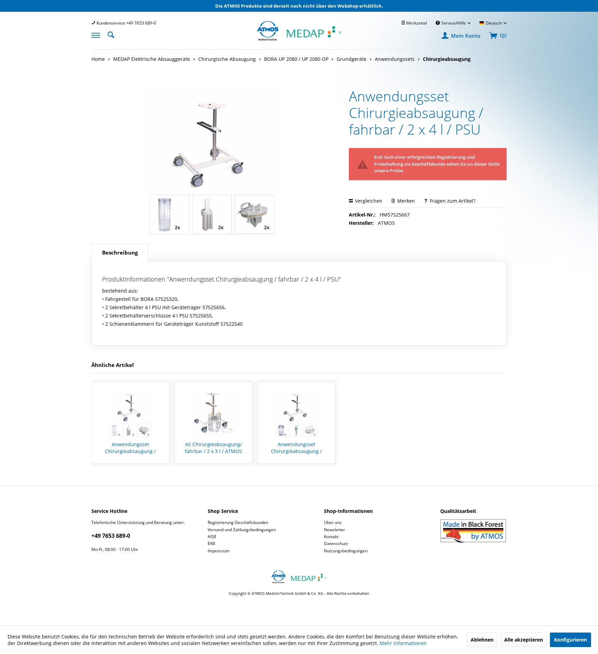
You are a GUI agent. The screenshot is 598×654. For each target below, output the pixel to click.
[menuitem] (123, 23)
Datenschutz (336, 543)
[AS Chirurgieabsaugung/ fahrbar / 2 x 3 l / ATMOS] (213, 413)
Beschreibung (120, 252)
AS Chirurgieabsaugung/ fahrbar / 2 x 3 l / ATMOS (213, 447)
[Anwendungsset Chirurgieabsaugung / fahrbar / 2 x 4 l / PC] (130, 413)
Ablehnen (482, 639)
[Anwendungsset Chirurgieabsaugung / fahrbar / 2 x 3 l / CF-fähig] (296, 413)
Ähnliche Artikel (112, 364)
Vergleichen (368, 200)
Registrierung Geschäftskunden (238, 522)
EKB (211, 543)
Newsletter (334, 530)
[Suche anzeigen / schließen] (113, 34)
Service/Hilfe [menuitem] (453, 23)
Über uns (333, 522)
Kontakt (331, 537)
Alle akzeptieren (523, 639)
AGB (212, 537)
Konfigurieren (570, 639)
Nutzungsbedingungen (346, 551)
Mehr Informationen (403, 643)
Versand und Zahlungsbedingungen (242, 530)
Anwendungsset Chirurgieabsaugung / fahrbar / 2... (130, 448)
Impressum (218, 551)
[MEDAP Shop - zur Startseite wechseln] (299, 38)
